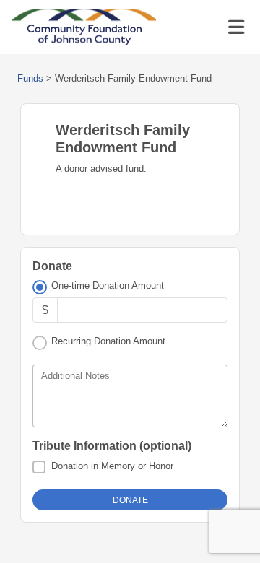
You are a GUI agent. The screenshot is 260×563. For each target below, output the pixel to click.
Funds (30, 78)
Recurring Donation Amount (108, 341)
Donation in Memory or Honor (112, 466)
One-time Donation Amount (107, 285)
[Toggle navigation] (236, 27)
